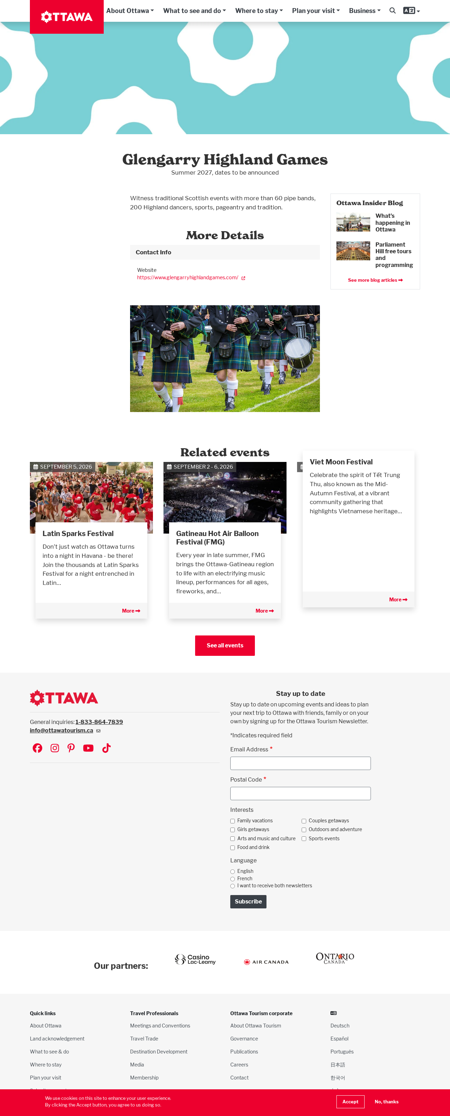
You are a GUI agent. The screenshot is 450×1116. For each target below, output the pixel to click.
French (244, 878)
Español (339, 1039)
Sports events (324, 838)
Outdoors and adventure (335, 829)
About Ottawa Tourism (255, 1026)
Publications (244, 1052)
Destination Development (158, 1052)
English (245, 871)
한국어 (337, 1078)
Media (137, 1065)
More (128, 611)
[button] (392, 11)
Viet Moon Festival (341, 462)
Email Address (249, 749)
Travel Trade (144, 1039)
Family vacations (255, 820)
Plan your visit (313, 10)
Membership (144, 1078)
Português (342, 1052)
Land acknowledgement (57, 1039)
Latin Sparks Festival (78, 533)
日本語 (337, 1065)
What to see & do (49, 1052)
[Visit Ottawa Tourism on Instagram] (55, 748)
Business (362, 10)
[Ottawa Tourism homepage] (67, 17)
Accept (350, 1101)
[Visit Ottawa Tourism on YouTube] (88, 748)
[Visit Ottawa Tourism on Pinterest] (71, 748)
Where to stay (256, 10)
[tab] (225, 252)
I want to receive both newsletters (274, 885)
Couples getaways (329, 820)
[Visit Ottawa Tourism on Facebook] (37, 748)
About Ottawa (127, 10)
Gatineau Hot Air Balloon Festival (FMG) (217, 537)
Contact (239, 1078)
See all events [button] (225, 645)
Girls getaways (253, 829)
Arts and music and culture (266, 838)
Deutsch (339, 1026)
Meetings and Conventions (160, 1026)
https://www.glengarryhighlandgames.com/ (187, 277)
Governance (244, 1039)
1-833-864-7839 (99, 722)
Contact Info (153, 252)
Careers (239, 1065)
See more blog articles (373, 280)
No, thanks (387, 1101)
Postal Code (246, 779)
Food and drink (253, 847)
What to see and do (192, 10)
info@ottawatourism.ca (61, 730)
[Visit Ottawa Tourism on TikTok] (106, 748)
